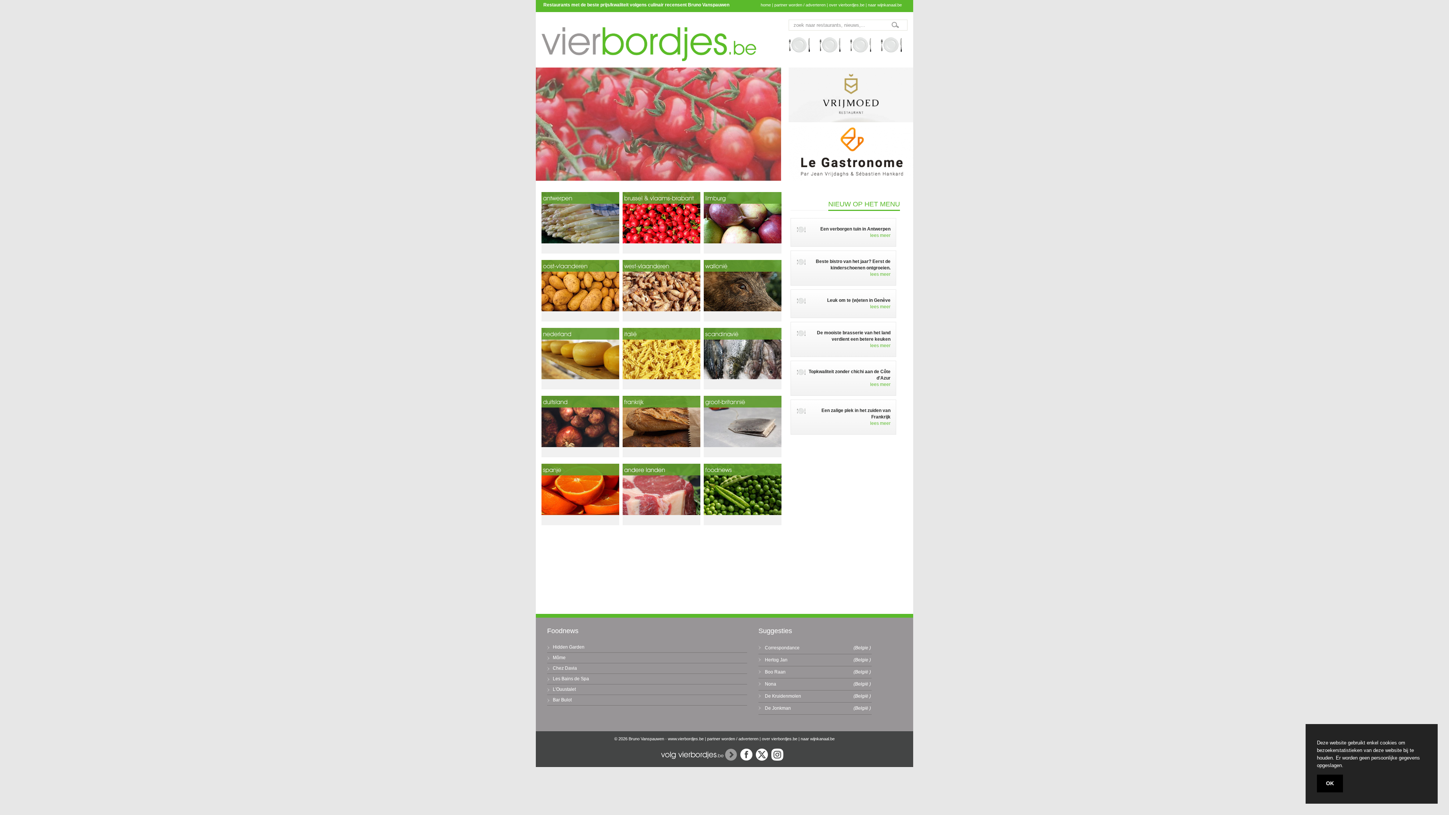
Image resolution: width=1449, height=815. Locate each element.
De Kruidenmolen (783, 696)
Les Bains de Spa (571, 678)
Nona (770, 684)
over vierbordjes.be (846, 5)
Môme (559, 657)
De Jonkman (778, 708)
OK (1330, 783)
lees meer (880, 235)
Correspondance (782, 647)
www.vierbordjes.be (686, 739)
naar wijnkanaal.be (885, 5)
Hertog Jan (776, 660)
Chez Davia (565, 668)
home (766, 5)
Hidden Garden (569, 647)
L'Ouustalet (564, 689)
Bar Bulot (562, 700)
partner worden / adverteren (800, 5)
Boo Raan (775, 672)
